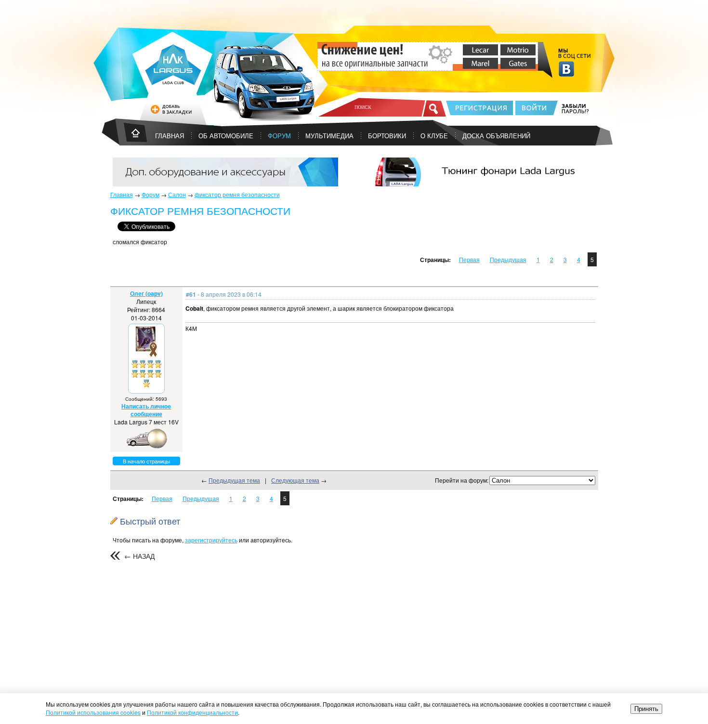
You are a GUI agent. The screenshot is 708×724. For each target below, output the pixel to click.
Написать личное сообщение (146, 410)
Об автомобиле (225, 135)
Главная (121, 194)
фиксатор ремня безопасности (237, 194)
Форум (279, 135)
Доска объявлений (496, 135)
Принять (646, 708)
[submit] (434, 108)
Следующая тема (295, 480)
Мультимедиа (329, 135)
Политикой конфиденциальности (192, 712)
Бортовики (387, 135)
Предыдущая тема (234, 480)
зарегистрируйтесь (211, 540)
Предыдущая (508, 259)
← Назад (139, 556)
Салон (177, 194)
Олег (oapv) (146, 293)
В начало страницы (146, 461)
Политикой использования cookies (93, 712)
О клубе (434, 135)
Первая (469, 259)
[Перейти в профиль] (146, 354)
